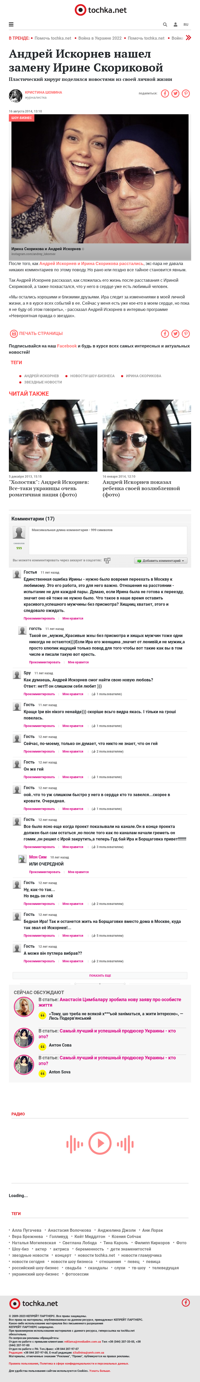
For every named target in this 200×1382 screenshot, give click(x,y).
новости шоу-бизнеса (92, 376)
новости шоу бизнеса (72, 1261)
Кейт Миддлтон (89, 1236)
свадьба (73, 1267)
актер (41, 1249)
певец (134, 1261)
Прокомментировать (39, 618)
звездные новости (43, 382)
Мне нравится (73, 618)
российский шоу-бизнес (35, 1267)
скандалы (98, 1267)
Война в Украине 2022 (100, 38)
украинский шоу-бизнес (35, 1274)
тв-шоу (139, 1267)
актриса (61, 1249)
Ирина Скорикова (143, 376)
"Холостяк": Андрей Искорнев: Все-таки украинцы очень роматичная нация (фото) (49, 488)
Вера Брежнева (27, 1236)
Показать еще (100, 975)
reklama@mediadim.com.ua (82, 1341)
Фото (181, 1242)
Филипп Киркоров (152, 1242)
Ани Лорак (152, 1230)
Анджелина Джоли (117, 1230)
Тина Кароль (115, 1242)
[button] (175, 24)
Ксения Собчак (126, 1236)
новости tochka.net (96, 1255)
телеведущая (165, 1267)
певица (153, 1261)
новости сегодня (28, 1261)
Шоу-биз (20, 1249)
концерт (63, 1255)
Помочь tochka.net (53, 38)
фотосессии (77, 1274)
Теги (16, 1213)
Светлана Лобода (80, 1242)
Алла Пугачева (26, 1230)
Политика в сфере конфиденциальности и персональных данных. (84, 1363)
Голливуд (58, 1236)
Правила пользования (23, 1363)
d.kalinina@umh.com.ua (88, 1352)
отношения (110, 1261)
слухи (119, 1267)
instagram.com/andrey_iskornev (33, 254)
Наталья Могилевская (34, 1242)
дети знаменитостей (130, 1249)
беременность (90, 1249)
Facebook (67, 346)
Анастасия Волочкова (69, 1230)
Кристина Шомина (43, 92)
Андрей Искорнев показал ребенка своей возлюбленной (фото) (141, 488)
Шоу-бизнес (21, 118)
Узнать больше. (100, 1371)
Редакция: (16, 1352)
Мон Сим (38, 857)
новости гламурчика (141, 1255)
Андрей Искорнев (41, 376)
